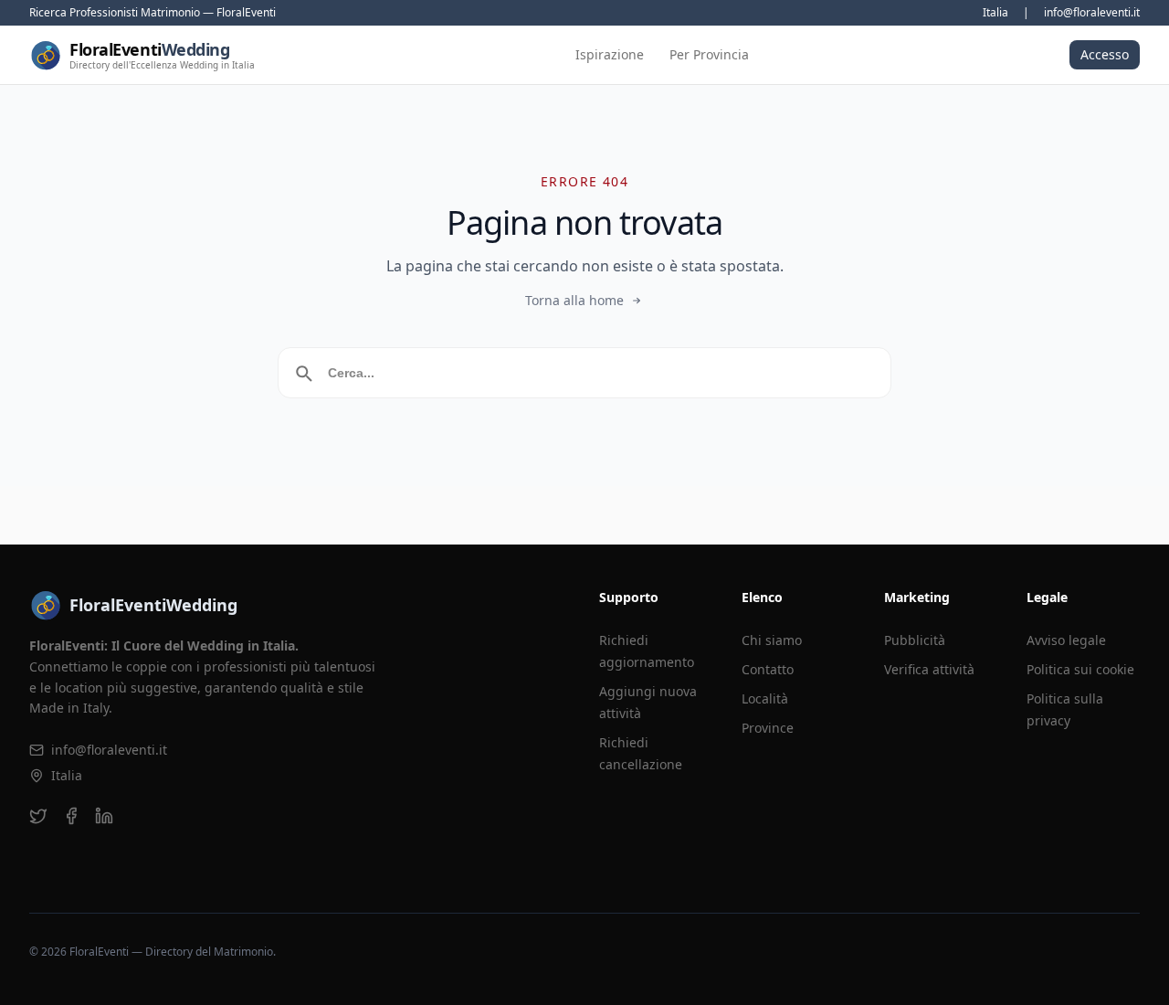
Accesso (1104, 54)
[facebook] (71, 816)
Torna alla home (574, 300)
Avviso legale (1066, 640)
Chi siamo (772, 640)
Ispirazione (609, 54)
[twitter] (38, 816)
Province (768, 727)
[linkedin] (104, 816)
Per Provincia (709, 54)
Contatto (768, 669)
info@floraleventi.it (1092, 12)
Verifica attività (929, 669)
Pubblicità (914, 640)
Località (765, 698)
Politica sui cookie (1080, 669)
